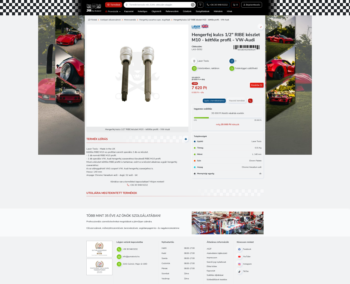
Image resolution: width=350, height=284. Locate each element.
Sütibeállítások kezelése (217, 279)
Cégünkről (156, 11)
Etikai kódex (212, 266)
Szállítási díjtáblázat (215, 275)
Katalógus (142, 11)
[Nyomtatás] (185, 139)
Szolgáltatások (202, 11)
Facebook (247, 249)
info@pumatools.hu (131, 256)
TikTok (246, 271)
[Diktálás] (126, 5)
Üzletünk (187, 11)
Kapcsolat (128, 11)
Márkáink (218, 11)
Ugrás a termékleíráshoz (214, 100)
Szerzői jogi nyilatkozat (216, 262)
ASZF (209, 249)
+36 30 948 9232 (138, 185)
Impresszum (212, 257)
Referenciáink (172, 11)
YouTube (246, 256)
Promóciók (113, 11)
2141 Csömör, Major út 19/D (134, 264)
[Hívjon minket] (250, 101)
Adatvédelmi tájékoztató (217, 253)
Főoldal (94, 19)
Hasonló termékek (237, 100)
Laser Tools (203, 60)
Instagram (247, 264)
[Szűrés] (200, 5)
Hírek (229, 11)
